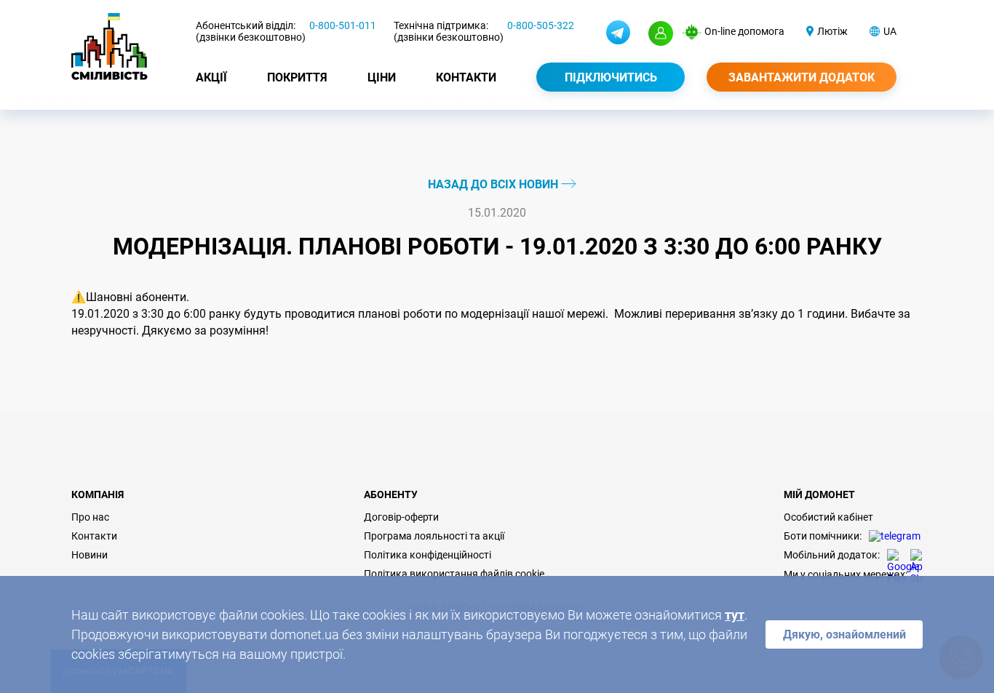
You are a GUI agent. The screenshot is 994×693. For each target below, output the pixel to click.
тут (734, 614)
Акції (211, 77)
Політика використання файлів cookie (454, 574)
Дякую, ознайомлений (844, 634)
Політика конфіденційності (427, 555)
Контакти (466, 77)
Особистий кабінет (828, 517)
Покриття (297, 77)
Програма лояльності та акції (434, 536)
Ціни (381, 77)
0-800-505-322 (540, 25)
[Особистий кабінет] (660, 33)
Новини (89, 555)
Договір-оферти (401, 517)
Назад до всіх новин (494, 184)
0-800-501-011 (342, 25)
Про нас (90, 517)
